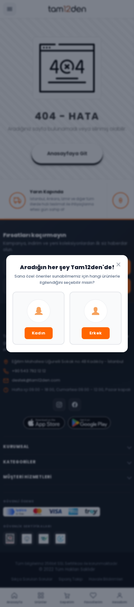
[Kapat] (118, 264)
